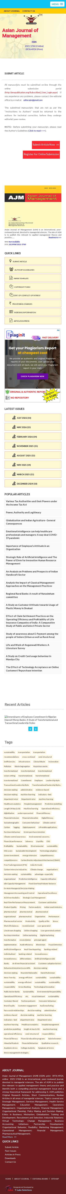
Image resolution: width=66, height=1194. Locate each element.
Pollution (7, 766)
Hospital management (33, 804)
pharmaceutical (10, 912)
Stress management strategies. (16, 1053)
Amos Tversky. (10, 977)
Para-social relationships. (14, 1010)
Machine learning (31, 808)
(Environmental (37, 846)
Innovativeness (41, 954)
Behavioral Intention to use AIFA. (17, 968)
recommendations (11, 757)
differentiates (25, 959)
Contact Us (28, 11)
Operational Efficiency (13, 996)
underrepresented (25, 813)
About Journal (12, 11)
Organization (40, 916)
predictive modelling (12, 1029)
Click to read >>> (37, 130)
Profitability (8, 846)
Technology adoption (48, 851)
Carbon (7, 827)
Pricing (22, 907)
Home (8, 1179)
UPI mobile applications (48, 827)
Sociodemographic (11, 823)
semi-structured (45, 757)
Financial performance (13, 841)
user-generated (43, 926)
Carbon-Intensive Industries (15, 869)
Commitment (26, 780)
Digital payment (29, 827)
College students (28, 1048)
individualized (9, 954)
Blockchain (40, 944)
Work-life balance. (11, 926)
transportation (24, 752)
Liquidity (39, 841)
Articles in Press (21, 321)
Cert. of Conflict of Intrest (27, 295)
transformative (10, 940)
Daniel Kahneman (48, 973)
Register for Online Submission (41, 154)
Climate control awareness (15, 837)
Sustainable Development (26, 851)
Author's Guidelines (23, 270)
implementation (10, 944)
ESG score (8, 851)
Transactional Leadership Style (16, 785)
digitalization (9, 813)
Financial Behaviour (30, 1043)
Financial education (30, 818)
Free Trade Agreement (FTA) (15, 865)
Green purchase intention (34, 832)
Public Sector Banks (12, 991)
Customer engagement (27, 1006)
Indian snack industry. (53, 907)
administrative (26, 790)
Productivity (30, 921)
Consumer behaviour (31, 823)
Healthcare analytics (12, 804)
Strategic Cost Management (34, 897)
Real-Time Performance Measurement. (19, 902)
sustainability (9, 752)
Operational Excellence (47, 893)
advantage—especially (44, 874)
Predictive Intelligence (28, 879)
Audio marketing (46, 1006)
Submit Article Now (44, 144)
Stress (55, 921)
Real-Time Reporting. (32, 949)
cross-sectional (28, 757)
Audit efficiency (26, 944)
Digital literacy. (47, 818)
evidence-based (42, 790)
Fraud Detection (55, 944)
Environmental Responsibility (49, 991)
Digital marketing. (47, 935)
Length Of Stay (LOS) (12, 808)
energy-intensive (30, 855)
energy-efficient (25, 977)
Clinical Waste (39, 761)
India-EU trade (36, 865)
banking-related (50, 949)
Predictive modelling (53, 804)
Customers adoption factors (49, 963)
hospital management (50, 1024)
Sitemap (55, 1179)
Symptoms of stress (46, 1048)
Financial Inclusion (11, 818)
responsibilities (48, 1034)
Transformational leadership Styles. (46, 785)
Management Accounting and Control (19, 893)
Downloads (10, 1158)
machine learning (50, 1029)
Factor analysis (35, 907)
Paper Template (21, 278)
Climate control (49, 823)
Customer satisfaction (47, 902)
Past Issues (10, 1150)
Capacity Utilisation (48, 879)
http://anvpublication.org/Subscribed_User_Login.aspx (31, 92)
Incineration (53, 761)
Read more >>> (55, 237)
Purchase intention (11, 935)
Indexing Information (24, 312)
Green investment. (11, 855)
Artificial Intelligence (12, 949)
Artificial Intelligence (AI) (45, 959)
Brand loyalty (9, 1006)
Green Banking (24, 987)
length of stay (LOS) (32, 1029)
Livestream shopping (12, 930)
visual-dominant (38, 996)
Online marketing (30, 935)
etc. (26, 996)
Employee (39, 780)
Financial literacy (43, 813)
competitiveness (47, 855)
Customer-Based (11, 1001)
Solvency (29, 841)
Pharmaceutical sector (13, 921)
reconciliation (25, 940)
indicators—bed (44, 794)
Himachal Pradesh (11, 1043)
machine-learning (28, 794)
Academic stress (10, 1048)
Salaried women (54, 1038)
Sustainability (28, 991)
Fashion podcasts (28, 1001)
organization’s (52, 869)
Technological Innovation (44, 987)
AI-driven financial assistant (23, 963)
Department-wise (28, 799)
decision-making (10, 790)
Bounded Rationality (29, 973)
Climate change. (36, 869)
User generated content (50, 930)
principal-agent (40, 940)
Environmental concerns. (39, 837)
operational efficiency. (13, 1034)
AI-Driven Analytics (12, 897)
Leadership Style (53, 780)
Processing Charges (21, 304)
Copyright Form (21, 287)
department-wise (11, 799)
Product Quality (10, 907)
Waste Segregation (22, 766)
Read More (8, 1137)
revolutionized (28, 926)
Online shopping (30, 930)
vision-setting (9, 776)
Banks (6, 963)
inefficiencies (9, 761)
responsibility (9, 987)
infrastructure (24, 761)
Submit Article (19, 261)
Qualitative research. (49, 1043)
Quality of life (44, 921)
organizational (10, 879)
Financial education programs (33, 1038)
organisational (10, 916)
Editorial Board (40, 1179)
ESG (48, 841)
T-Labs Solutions (23, 1190)
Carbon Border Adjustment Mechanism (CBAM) (40, 860)
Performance (54, 916)
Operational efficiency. (50, 808)
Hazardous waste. (40, 766)
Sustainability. (22, 846)
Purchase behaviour (12, 832)
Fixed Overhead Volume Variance (42, 883)
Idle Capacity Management (14, 883)
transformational (11, 771)
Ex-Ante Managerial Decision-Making (19, 888)
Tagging (16, 827)
